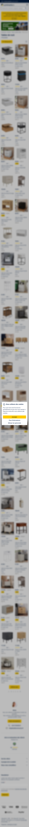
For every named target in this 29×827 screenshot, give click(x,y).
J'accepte (14, 417)
